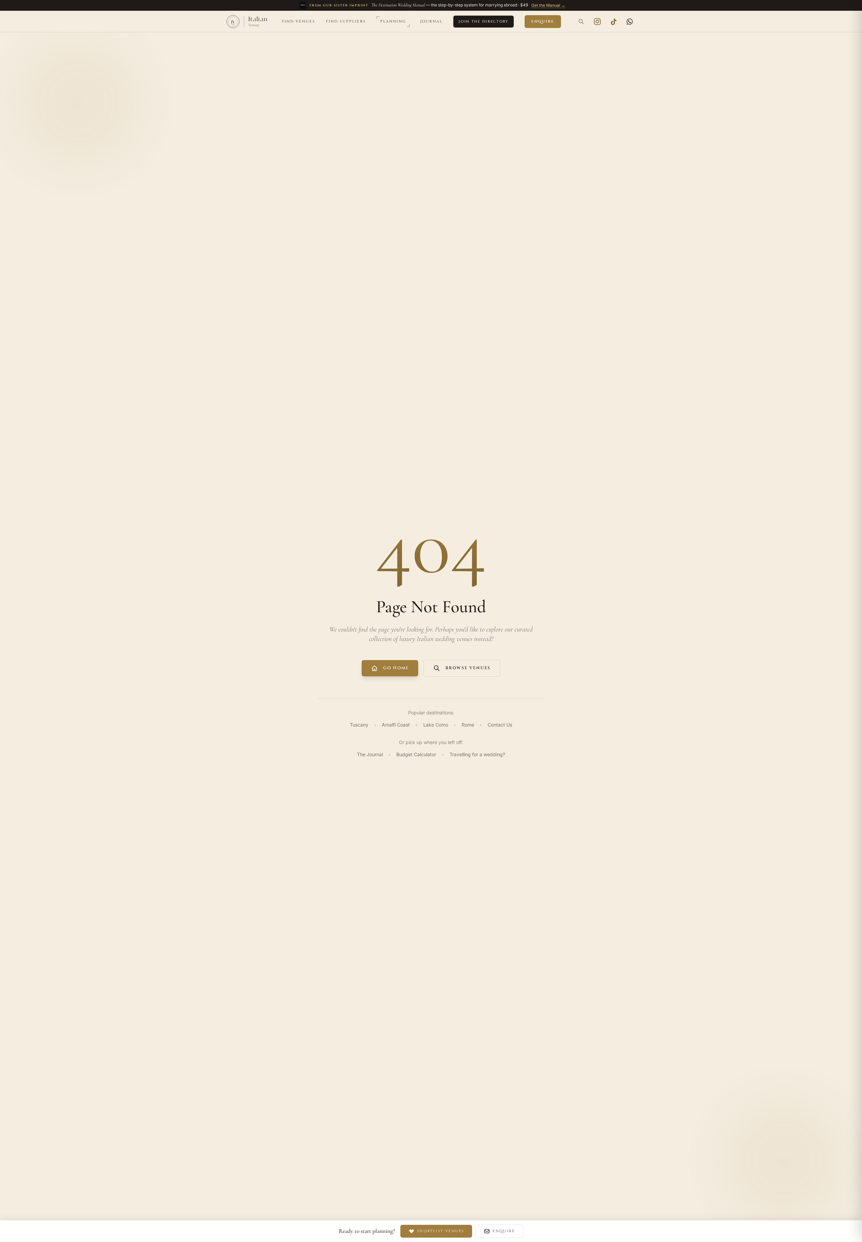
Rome (468, 725)
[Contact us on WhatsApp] (629, 21)
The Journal (370, 754)
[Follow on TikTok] (613, 21)
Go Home (396, 668)
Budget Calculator (416, 754)
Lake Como (435, 725)
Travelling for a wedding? (477, 754)
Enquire (542, 21)
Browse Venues (468, 668)
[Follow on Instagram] (597, 21)
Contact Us (500, 725)
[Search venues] (581, 21)
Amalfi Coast (396, 725)
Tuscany (359, 725)
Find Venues (298, 21)
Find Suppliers (346, 21)
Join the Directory (483, 21)
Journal (431, 21)
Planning (393, 21)
